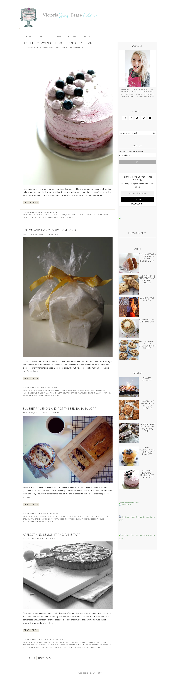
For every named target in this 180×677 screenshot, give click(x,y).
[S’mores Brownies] (129, 387)
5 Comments (52, 539)
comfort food (102, 516)
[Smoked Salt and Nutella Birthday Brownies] (129, 410)
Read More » (31, 203)
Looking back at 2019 (147, 299)
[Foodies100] (125, 504)
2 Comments (52, 234)
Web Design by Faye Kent (90, 673)
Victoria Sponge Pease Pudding (90, 16)
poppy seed (59, 519)
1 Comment (56, 413)
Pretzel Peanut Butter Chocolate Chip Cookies (147, 344)
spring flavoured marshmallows (87, 393)
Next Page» (44, 658)
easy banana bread (32, 519)
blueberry (60, 215)
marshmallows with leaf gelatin (54, 393)
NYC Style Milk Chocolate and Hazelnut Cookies (147, 279)
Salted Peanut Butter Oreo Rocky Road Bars (147, 427)
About (43, 36)
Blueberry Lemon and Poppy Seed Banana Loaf (59, 408)
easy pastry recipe (79, 642)
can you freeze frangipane (56, 642)
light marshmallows (95, 390)
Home (28, 36)
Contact (58, 36)
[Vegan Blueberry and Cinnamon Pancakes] (129, 457)
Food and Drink (50, 212)
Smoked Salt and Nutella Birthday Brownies (147, 404)
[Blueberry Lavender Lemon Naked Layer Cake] (129, 480)
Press (87, 36)
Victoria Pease (35, 217)
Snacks (55, 388)
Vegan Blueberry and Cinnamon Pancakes (147, 450)
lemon (81, 215)
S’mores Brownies (147, 379)
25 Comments (76, 47)
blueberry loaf (87, 516)
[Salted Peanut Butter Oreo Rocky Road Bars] (129, 434)
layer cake (71, 215)
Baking (38, 212)
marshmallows (30, 393)
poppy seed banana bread (77, 519)
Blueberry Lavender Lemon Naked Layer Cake (58, 43)
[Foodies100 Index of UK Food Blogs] (130, 502)
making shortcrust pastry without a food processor (76, 645)
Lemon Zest (90, 215)
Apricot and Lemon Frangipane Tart (51, 534)
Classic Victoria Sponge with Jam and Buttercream (147, 257)
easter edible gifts (45, 390)
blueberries (49, 215)
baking (39, 215)
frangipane (94, 642)
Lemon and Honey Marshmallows (49, 230)
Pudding (63, 640)
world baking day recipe (88, 647)
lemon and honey (63, 390)
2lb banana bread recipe (47, 516)
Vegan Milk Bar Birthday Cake (147, 320)
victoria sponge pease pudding (58, 217)
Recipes (72, 36)
